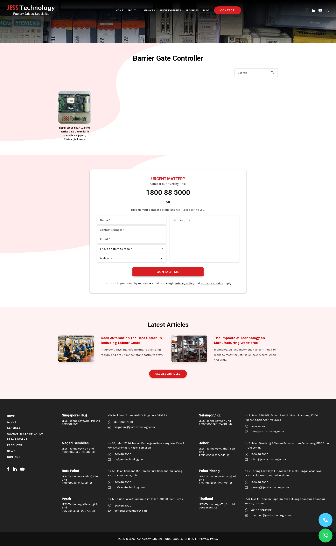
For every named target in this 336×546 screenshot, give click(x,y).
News (11, 451)
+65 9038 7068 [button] (123, 422)
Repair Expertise (170, 10)
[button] (307, 10)
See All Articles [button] (167, 373)
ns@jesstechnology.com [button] (129, 459)
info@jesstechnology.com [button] (267, 431)
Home (119, 10)
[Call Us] (325, 520)
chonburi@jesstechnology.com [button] (271, 515)
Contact (13, 457)
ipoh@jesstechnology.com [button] (131, 510)
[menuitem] (119, 10)
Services (149, 10)
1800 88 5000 (168, 192)
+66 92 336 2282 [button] (261, 510)
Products (192, 10)
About (132, 10)
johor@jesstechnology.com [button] (268, 459)
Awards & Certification (25, 433)
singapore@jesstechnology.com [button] (134, 427)
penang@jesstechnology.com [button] (270, 487)
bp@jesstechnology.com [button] (129, 487)
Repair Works (17, 439)
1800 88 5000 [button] (259, 426)
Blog (206, 10)
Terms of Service (212, 283)
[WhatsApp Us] (325, 535)
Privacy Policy (184, 283)
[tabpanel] (74, 116)
